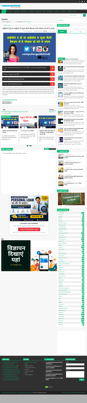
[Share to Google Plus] (17, 123)
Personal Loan (62, 276)
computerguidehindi (28, 31)
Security (60, 284)
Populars (62, 31)
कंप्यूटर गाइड (16, 11)
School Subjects (29, 374)
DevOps (27, 369)
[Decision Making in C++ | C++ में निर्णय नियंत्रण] (60, 183)
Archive (71, 31)
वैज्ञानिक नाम (57, 11)
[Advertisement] (71, 45)
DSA (26, 364)
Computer (61, 231)
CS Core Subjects (29, 371)
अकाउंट (60, 306)
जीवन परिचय (61, 312)
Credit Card (61, 235)
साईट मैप (63, 392)
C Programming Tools (9, 364)
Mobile (5, 25)
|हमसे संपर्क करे (68, 392)
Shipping (61, 286)
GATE (26, 373)
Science (60, 282)
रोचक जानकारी (38, 11)
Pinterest (10, 102)
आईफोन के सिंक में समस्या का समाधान (15, 84)
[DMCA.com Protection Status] (49, 387)
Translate (29, 21)
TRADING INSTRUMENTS (65, 292)
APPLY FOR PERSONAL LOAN (29, 229)
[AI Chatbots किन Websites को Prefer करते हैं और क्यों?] (60, 156)
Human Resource (63, 257)
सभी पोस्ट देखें (9, 11)
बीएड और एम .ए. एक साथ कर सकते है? (71, 59)
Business (61, 221)
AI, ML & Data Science (30, 367)
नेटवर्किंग (63, 11)
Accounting (61, 212)
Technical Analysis (63, 294)
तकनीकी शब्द (61, 314)
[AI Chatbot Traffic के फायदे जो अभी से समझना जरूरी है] (60, 169)
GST (60, 251)
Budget (60, 218)
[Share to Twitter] (14, 123)
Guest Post (31, 11)
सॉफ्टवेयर (60, 322)
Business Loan (62, 225)
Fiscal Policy (61, 249)
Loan (60, 265)
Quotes (60, 278)
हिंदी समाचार (61, 324)
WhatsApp (61, 304)
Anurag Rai (60, 20)
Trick (9, 25)
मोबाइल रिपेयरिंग (24, 11)
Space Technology (63, 290)
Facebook (84, 1)
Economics (61, 241)
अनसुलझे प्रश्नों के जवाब (71, 11)
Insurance (61, 259)
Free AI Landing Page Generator (11, 379)
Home (4, 11)
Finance (60, 247)
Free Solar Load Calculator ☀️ (11, 365)
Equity (60, 245)
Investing (61, 261)
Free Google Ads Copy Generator (11, 378)
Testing (60, 296)
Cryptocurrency (62, 237)
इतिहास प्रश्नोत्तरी (62, 310)
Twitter (82, 1)
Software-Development (64, 288)
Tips (59, 298)
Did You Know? (62, 239)
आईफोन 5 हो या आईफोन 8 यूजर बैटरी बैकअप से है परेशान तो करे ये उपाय (28, 28)
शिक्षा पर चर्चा (61, 318)
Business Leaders (63, 223)
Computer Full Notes (63, 233)
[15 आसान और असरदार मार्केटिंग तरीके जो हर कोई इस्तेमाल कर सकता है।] (60, 176)
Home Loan (61, 255)
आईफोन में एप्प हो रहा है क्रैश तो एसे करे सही (16, 79)
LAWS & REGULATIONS (64, 263)
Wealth (60, 302)
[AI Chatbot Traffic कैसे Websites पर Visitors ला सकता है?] (60, 162)
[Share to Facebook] (12, 123)
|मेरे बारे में (84, 392)
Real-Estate (61, 280)
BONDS (60, 216)
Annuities (61, 214)
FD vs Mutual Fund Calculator (11, 367)
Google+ (80, 1)
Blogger (47, 148)
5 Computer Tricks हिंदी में (13, 74)
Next (55, 122)
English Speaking (63, 243)
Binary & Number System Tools (11, 362)
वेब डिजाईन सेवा (50, 11)
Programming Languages (31, 362)
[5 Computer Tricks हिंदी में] (10, 122)
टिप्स (44, 11)
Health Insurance (62, 253)
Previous (2, 122)
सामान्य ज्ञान (61, 320)
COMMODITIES (62, 227)
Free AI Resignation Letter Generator (12, 371)
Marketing (61, 267)
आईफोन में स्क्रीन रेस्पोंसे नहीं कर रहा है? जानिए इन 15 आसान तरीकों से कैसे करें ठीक (28, 132)
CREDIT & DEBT (62, 229)
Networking (61, 273)
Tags (80, 31)
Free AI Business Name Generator (12, 373)
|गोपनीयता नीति (79, 392)
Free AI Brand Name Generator (11, 369)
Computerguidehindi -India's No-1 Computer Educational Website (16, 392)
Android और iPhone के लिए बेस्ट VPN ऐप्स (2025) (74, 76)
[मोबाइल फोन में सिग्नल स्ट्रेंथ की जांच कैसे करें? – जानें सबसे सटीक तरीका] (47, 122)
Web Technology (29, 365)
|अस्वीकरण (74, 392)
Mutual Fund (61, 271)
